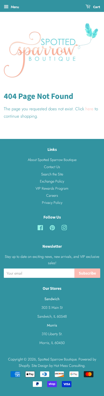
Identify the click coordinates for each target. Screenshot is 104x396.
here (89, 109)
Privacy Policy (52, 202)
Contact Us (52, 166)
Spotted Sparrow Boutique (57, 359)
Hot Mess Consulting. (70, 365)
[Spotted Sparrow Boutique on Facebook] (40, 228)
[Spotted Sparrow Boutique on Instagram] (64, 228)
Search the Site (52, 174)
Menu (14, 6)
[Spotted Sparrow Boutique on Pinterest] (52, 228)
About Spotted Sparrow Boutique (52, 159)
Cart (96, 7)
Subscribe (87, 273)
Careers (52, 195)
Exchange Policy (52, 181)
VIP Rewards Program (52, 188)
